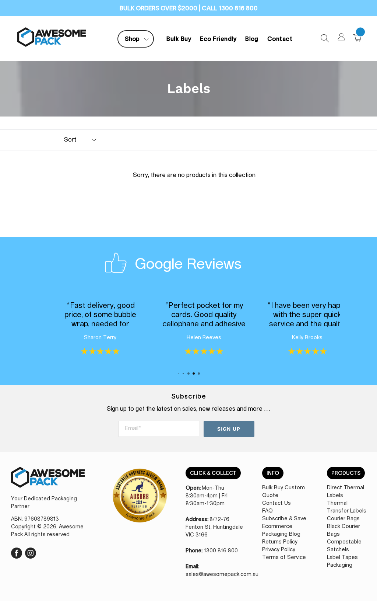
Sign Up (229, 429)
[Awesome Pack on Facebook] (16, 552)
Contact (279, 38)
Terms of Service (284, 557)
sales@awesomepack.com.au (222, 574)
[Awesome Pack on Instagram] (30, 552)
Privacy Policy (278, 549)
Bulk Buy (178, 38)
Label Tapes (342, 557)
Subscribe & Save (284, 518)
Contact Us (276, 503)
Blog (251, 38)
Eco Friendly (218, 38)
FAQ (267, 511)
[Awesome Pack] (48, 481)
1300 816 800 (221, 550)
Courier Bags (343, 518)
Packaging (339, 565)
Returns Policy (279, 542)
